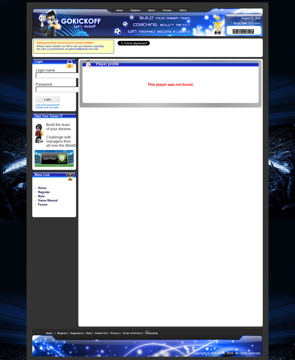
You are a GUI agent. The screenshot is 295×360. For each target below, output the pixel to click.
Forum (42, 204)
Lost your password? (47, 105)
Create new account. (47, 107)
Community (151, 333)
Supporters (76, 333)
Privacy (114, 333)
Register (44, 192)
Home (42, 188)
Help (88, 333)
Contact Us (101, 333)
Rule (41, 196)
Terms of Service (132, 333)
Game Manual (48, 200)
